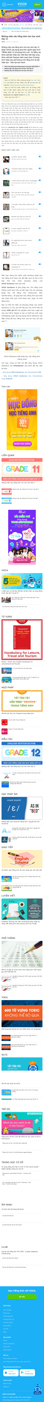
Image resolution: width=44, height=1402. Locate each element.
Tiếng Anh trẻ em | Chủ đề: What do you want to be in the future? (21, 1138)
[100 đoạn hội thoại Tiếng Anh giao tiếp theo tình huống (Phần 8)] (7, 888)
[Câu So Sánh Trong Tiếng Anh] (5, 722)
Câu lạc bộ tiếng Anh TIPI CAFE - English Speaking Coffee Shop (20, 1295)
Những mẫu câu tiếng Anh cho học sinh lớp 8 (25, 489)
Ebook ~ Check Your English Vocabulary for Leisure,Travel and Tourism (17, 663)
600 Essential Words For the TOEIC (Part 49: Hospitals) (21, 1029)
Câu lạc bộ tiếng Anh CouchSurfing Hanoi (24, 1310)
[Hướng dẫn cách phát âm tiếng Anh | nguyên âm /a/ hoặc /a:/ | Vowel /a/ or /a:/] (6, 830)
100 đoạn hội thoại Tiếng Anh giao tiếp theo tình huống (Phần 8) (26, 887)
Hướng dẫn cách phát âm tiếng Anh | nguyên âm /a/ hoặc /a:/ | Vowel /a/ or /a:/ (26, 829)
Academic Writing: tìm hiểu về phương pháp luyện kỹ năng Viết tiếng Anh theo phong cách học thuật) (21, 923)
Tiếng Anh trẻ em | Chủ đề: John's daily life (24, 1143)
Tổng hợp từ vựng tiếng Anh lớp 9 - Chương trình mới (26, 1195)
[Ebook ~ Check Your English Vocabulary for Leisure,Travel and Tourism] (22, 640)
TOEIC (5, 997)
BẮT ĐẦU (22, 1327)
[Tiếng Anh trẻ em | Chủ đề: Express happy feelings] (7, 1155)
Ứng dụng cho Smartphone (22, 372)
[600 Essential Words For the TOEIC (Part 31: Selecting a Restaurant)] (6, 1047)
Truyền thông (8, 1353)
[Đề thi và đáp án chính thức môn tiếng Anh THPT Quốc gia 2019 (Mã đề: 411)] (22, 954)
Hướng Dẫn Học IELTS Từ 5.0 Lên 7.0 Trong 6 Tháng (25, 1091)
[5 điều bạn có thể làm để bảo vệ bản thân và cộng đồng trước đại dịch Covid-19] (22, 581)
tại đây (27, 95)
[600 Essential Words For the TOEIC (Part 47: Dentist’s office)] (6, 1038)
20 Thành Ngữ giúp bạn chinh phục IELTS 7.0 (25, 1099)
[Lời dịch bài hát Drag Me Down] (22, 1228)
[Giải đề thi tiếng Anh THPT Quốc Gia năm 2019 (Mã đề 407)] (7, 979)
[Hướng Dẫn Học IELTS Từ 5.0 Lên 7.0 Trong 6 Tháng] (6, 1092)
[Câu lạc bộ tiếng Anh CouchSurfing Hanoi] (7, 1312)
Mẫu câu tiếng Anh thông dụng (11, 28)
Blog (4, 1363)
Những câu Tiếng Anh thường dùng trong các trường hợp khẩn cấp (23, 783)
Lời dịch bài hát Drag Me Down (13, 1241)
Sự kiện (5, 1360)
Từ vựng (10, 25)
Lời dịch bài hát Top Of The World (22, 1257)
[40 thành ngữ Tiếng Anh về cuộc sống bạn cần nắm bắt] (22, 859)
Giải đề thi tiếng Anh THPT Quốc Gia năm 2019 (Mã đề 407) (27, 977)
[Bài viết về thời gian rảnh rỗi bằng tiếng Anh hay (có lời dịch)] (7, 879)
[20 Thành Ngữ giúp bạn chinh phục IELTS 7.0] (7, 1102)
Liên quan (8, 455)
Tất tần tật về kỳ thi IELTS (11, 1084)
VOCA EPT (6, 1377)
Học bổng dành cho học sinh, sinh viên (16, 1392)
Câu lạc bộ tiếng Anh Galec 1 (20, 1301)
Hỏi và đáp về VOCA (10, 1389)
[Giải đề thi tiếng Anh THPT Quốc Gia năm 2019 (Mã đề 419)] (7, 988)
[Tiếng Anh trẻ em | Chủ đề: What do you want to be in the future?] (22, 1123)
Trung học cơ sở (12, 1162)
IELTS (4, 1055)
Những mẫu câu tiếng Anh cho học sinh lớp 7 (25, 499)
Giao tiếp (35, 25)
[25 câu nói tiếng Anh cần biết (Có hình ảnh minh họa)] (7, 775)
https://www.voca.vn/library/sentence (22, 85)
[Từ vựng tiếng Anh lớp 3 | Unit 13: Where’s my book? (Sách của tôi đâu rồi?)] (7, 680)
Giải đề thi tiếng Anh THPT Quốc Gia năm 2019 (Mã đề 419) (27, 986)
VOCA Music (7, 1381)
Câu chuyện (7, 1341)
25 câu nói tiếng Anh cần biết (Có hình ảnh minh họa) (26, 774)
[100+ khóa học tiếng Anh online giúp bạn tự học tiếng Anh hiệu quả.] (6, 600)
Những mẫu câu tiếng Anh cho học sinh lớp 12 (18, 767)
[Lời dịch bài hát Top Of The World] (7, 1259)
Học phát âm (28, 25)
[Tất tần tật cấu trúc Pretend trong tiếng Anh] (22, 701)
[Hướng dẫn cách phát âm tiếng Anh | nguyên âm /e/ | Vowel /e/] (22, 808)
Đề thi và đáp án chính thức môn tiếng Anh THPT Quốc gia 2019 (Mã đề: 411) (21, 971)
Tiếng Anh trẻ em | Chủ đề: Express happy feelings (27, 1153)
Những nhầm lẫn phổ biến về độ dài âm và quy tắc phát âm (26, 838)
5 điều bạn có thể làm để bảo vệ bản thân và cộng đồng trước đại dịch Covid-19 (22, 592)
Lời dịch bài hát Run (18, 1248)
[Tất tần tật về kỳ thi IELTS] (22, 1069)
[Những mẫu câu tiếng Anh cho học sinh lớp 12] (22, 753)
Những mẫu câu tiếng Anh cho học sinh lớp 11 (18, 483)
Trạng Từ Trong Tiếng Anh (15, 729)
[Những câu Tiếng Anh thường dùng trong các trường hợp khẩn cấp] (5, 784)
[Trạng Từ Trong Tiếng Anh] (5, 731)
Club (5, 1267)
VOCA (5, 25)
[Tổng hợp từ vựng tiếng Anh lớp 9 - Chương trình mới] (7, 1197)
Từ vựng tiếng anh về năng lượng (22, 669)
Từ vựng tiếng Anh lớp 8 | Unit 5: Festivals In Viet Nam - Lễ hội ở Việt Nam (26, 1205)
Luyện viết (8, 896)
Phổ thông (8, 938)
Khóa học (6, 1344)
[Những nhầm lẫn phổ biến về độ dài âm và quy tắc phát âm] (7, 840)
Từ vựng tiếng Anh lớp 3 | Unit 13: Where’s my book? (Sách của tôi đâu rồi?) (25, 678)
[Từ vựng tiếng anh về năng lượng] (7, 671)
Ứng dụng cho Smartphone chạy (22, 377)
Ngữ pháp (16, 25)
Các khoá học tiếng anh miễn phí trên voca (24, 607)
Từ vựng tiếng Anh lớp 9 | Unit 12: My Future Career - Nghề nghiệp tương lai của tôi (21, 1189)
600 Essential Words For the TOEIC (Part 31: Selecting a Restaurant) (24, 1046)
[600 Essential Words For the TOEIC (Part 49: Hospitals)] (22, 1013)
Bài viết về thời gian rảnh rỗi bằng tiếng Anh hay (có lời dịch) (26, 877)
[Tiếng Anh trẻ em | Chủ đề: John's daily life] (7, 1146)
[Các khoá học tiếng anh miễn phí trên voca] (7, 609)
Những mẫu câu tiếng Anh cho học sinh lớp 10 (18, 68)
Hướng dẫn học (8, 1350)
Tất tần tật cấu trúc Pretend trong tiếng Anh (18, 714)
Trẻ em (6, 1109)
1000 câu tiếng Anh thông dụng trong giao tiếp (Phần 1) (21, 66)
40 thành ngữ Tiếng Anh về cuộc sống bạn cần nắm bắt (22, 870)
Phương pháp (8, 1347)
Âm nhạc (7, 1214)
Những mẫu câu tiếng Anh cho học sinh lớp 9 (18, 70)
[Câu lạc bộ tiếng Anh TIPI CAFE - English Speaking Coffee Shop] (22, 1281)
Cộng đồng (7, 1356)
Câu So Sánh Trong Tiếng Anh (16, 720)
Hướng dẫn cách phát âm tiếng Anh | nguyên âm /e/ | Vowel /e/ (21, 823)
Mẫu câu (22, 25)
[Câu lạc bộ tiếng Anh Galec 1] (7, 1303)
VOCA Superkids (8, 1374)
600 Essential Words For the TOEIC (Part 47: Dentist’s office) (24, 1036)
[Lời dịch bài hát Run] (7, 1250)
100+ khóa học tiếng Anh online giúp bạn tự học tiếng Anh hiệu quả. (25, 598)
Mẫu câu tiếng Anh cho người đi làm (31, 28)
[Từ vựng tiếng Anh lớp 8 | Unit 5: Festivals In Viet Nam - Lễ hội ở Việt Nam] (7, 1206)
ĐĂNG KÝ (37, 5)
